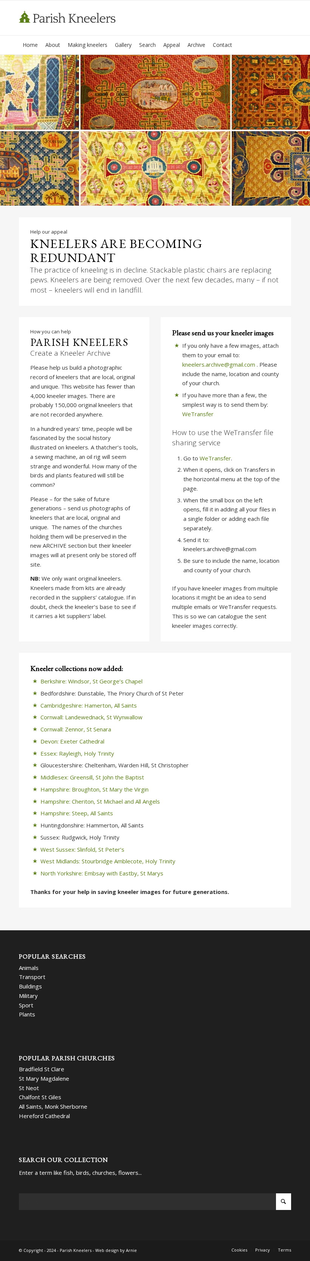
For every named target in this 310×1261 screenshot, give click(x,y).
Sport (26, 1005)
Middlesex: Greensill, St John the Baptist (92, 777)
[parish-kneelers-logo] (71, 17)
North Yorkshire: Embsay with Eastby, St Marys (101, 873)
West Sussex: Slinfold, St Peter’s (82, 849)
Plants (27, 1014)
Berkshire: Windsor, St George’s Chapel (91, 681)
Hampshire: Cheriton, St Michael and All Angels (100, 801)
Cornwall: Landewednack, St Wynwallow (91, 717)
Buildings (30, 986)
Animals (29, 967)
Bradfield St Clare (41, 1069)
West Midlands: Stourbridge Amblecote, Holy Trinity (107, 861)
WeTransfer (198, 414)
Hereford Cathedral (44, 1116)
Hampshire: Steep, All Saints (76, 813)
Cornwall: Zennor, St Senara (75, 729)
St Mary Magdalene (44, 1078)
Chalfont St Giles (40, 1097)
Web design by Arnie (116, 1250)
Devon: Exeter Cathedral (72, 741)
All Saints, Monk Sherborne (53, 1106)
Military (28, 995)
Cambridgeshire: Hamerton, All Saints (88, 705)
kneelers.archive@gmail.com (219, 364)
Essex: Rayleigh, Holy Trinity (77, 753)
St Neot (29, 1088)
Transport (32, 977)
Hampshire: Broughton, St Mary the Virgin (94, 789)
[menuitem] (30, 45)
